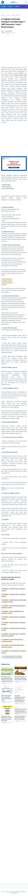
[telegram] (14, 657)
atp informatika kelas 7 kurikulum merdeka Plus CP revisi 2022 (20, 717)
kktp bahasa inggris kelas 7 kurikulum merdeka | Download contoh (6, 698)
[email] (20, 657)
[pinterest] (17, 657)
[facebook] (5, 657)
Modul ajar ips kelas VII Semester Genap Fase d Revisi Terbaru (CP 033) (20, 678)
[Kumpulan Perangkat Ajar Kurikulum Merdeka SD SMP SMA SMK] (14, 2)
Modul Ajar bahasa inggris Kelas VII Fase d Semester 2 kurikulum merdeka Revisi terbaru (7, 679)
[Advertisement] (14, 51)
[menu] (2, 2)
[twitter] (8, 657)
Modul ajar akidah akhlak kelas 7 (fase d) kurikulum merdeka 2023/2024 (6, 718)
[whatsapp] (11, 657)
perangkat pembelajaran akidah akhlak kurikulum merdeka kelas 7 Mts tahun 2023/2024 (19, 698)
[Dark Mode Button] (26, 2)
